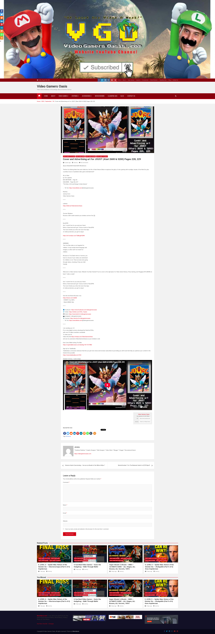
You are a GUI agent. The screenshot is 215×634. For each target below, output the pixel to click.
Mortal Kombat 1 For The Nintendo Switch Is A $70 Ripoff (134, 465)
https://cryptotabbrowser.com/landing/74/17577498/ (77, 345)
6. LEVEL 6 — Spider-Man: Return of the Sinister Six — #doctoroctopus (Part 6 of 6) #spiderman (54, 567)
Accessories (145, 80)
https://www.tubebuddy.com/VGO (72, 355)
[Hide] (0, 41)
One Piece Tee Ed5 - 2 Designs (45, 624)
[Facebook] (64, 432)
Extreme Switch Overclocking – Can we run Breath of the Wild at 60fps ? (85, 465)
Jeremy (76, 162)
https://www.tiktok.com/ (75, 188)
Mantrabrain (76, 631)
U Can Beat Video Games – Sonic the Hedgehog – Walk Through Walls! (87, 566)
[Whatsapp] (87, 432)
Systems (138, 80)
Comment (66, 482)
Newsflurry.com (42, 616)
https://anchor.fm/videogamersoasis (80, 318)
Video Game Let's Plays (69, 156)
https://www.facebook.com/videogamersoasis (84, 310)
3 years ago (68, 162)
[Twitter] (67, 432)
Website (65, 521)
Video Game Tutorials (102, 156)
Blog (169, 80)
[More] (94, 432)
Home (119, 80)
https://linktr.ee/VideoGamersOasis (72, 206)
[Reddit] (71, 432)
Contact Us (175, 80)
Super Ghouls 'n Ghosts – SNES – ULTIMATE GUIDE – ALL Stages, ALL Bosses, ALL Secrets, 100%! (122, 567)
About (124, 80)
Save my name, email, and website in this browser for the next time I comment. (87, 529)
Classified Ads (163, 80)
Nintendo (68, 436)
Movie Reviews (154, 80)
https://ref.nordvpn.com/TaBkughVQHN (74, 235)
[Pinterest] (77, 432)
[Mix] (84, 432)
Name (65, 505)
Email (65, 513)
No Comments (84, 162)
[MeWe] (81, 432)
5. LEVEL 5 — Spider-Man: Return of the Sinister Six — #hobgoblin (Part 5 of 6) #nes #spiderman (159, 567)
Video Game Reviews (90, 156)
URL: (138, 418)
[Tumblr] (90, 432)
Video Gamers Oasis (52, 86)
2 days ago (78, 569)
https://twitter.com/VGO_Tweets (78, 312)
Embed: (137, 421)
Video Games (131, 80)
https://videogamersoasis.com (82, 453)
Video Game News (80, 156)
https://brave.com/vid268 (70, 298)
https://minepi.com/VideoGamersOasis (82, 336)
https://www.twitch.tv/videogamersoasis (80, 314)
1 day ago (42, 571)
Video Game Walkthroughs (81, 560)
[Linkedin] (74, 432)
